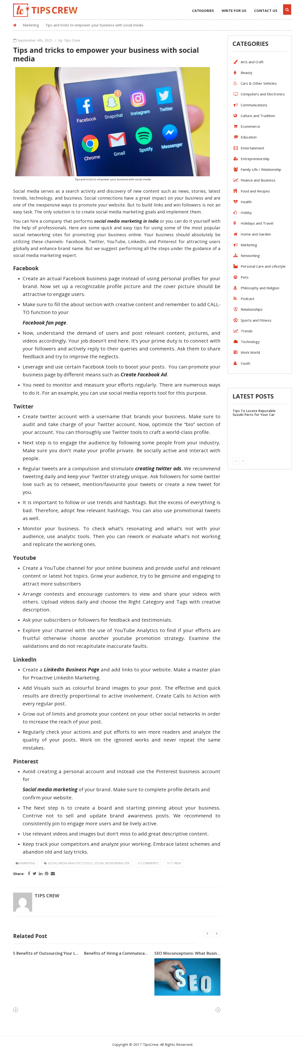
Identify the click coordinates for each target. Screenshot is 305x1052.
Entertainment (252, 148)
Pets (245, 277)
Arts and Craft (252, 61)
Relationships (252, 309)
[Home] (14, 25)
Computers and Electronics (263, 94)
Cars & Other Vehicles (259, 83)
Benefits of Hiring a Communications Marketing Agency (137, 953)
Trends (247, 331)
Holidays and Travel (257, 223)
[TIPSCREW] (45, 10)
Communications (254, 105)
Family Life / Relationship (261, 169)
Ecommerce (250, 126)
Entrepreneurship (255, 158)
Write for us (234, 10)
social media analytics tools (70, 863)
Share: (18, 873)
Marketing (31, 25)
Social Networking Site (112, 863)
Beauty (246, 72)
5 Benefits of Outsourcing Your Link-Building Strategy (64, 953)
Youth (245, 363)
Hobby (246, 212)
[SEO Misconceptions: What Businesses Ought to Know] (187, 977)
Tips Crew (47, 895)
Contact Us (265, 10)
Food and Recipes (255, 191)
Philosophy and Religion (260, 287)
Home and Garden (256, 234)
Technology (250, 341)
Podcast (247, 298)
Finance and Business (258, 180)
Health (246, 201)
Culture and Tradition (258, 115)
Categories (203, 10)
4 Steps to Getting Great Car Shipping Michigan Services (257, 412)
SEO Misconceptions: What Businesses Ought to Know (206, 953)
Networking (250, 255)
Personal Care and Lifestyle (263, 266)
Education (249, 137)
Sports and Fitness (256, 320)
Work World (250, 352)
